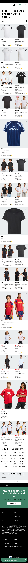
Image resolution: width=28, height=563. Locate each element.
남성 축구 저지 (14, 458)
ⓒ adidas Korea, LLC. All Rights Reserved (14, 561)
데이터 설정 (16, 539)
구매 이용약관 (17, 516)
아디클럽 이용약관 (18, 546)
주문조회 (4, 516)
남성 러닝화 (13, 461)
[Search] (22, 5)
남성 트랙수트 (4, 461)
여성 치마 (21, 464)
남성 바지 (3, 464)
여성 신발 (21, 452)
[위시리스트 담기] (11, 26)
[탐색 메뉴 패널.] (2, 5)
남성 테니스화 (13, 466)
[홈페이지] (14, 6)
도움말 (3, 520)
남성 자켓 (3, 458)
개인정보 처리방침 (18, 543)
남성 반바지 (4, 466)
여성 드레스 (22, 466)
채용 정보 (16, 520)
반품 (15, 512)
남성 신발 (3, 452)
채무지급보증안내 (18, 552)
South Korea (16, 557)
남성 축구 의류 (14, 455)
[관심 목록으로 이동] (5, 5)
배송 (3, 512)
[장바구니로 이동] (25, 5)
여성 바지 (21, 461)
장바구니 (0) (19, 485)
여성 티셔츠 (22, 455)
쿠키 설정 (4, 539)
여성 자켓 (21, 458)
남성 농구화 (13, 464)
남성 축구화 (13, 452)
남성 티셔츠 (4, 455)
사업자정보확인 (5, 552)
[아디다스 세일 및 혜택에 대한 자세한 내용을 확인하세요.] (14, 1)
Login (7, 485)
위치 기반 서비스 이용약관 (7, 547)
